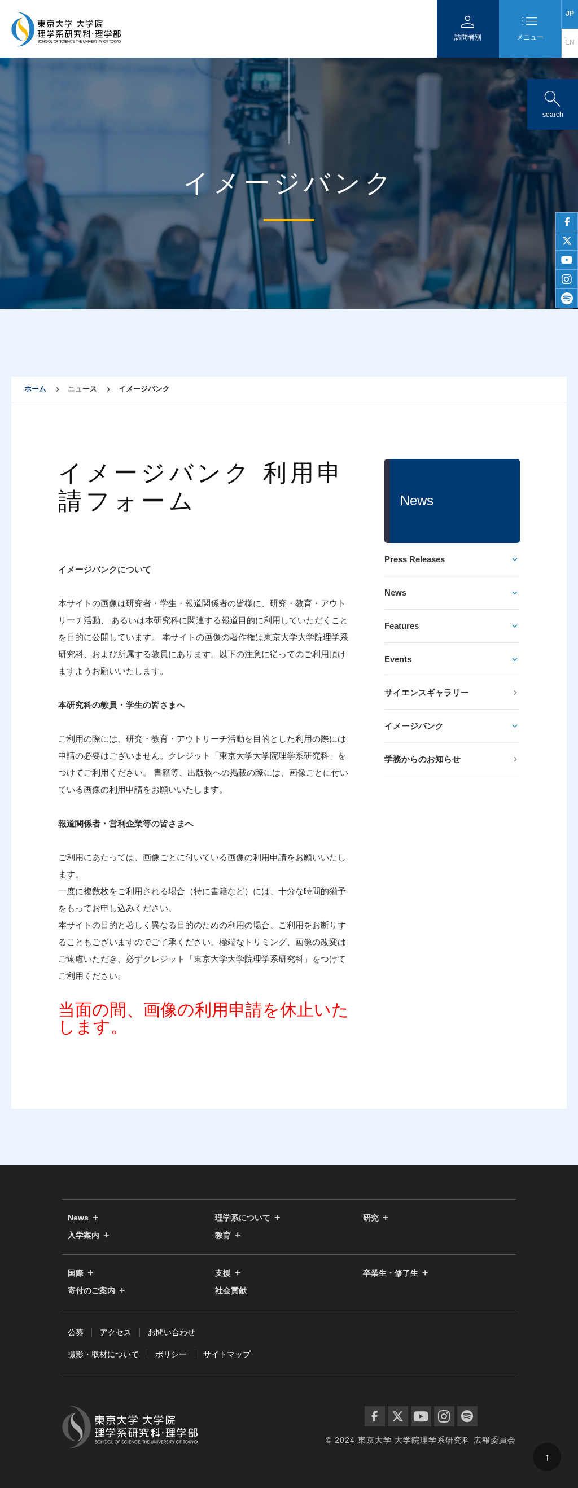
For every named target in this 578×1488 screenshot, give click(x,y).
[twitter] (566, 241)
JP (570, 13)
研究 (371, 1218)
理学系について (242, 1218)
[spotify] (566, 298)
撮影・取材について (103, 1354)
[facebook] (566, 221)
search (552, 102)
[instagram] (566, 279)
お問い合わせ (171, 1332)
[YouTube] (421, 1416)
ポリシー (171, 1354)
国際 (76, 1273)
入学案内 (83, 1235)
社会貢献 (231, 1290)
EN (570, 42)
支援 (223, 1273)
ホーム (35, 388)
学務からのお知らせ (422, 759)
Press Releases (414, 559)
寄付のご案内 (91, 1290)
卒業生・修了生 (390, 1273)
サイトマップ (227, 1354)
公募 (76, 1332)
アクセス (116, 1332)
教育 (223, 1235)
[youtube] (566, 260)
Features (401, 626)
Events (397, 659)
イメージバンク (414, 725)
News (395, 592)
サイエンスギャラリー (426, 692)
